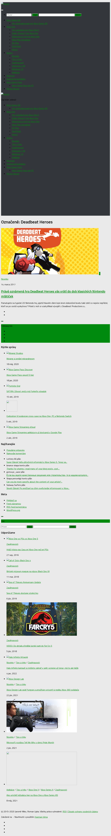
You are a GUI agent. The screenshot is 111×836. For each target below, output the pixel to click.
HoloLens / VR (18, 66)
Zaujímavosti (18, 62)
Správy (9, 52)
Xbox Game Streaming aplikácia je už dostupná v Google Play (34, 432)
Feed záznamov (13, 503)
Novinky (15, 56)
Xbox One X (33, 789)
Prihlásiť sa (11, 500)
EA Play (15, 43)
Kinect (15, 49)
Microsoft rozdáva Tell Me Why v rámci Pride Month (30, 742)
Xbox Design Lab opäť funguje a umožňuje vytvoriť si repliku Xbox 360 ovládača (42, 689)
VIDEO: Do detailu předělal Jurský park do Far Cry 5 (29, 645)
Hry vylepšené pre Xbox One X (25, 30)
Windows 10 (17, 69)
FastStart (16, 46)
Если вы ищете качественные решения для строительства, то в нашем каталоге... (47, 475)
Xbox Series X (47, 789)
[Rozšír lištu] (2, 321)
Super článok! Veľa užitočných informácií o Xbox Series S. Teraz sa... (36, 462)
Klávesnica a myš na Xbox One (25, 36)
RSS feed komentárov (16, 507)
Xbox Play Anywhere (21, 39)
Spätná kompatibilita (15, 79)
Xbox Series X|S (13, 20)
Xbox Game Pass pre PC (23, 85)
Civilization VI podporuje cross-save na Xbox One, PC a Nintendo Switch (38, 416)
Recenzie (10, 75)
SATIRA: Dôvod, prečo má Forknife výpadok (26, 391)
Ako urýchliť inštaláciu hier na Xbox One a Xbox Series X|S (32, 795)
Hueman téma (41, 817)
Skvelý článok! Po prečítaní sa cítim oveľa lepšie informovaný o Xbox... (37, 488)
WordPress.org (13, 510)
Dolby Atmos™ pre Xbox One (25, 33)
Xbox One (10, 26)
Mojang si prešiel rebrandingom (20, 358)
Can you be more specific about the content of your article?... (34, 481)
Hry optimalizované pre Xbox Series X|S (30, 23)
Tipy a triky (17, 59)
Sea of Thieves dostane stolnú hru (22, 593)
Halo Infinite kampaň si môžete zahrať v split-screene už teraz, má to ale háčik (42, 668)
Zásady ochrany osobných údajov (83, 811)
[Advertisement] (55, 197)
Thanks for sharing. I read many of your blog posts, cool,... (33, 468)
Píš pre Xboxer (12, 88)
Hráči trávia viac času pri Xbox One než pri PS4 (27, 549)
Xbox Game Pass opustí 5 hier (20, 375)
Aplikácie (16, 72)
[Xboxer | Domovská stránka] (5, 3)
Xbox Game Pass (14, 82)
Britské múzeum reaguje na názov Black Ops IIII (28, 571)
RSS (64, 811)
